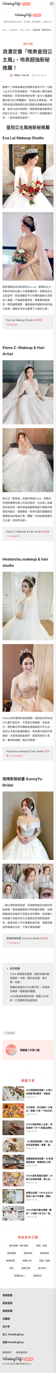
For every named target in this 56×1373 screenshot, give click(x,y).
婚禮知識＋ (19, 1275)
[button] (28, 1295)
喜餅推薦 (11, 1253)
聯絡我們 (6, 1352)
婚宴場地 (28, 1253)
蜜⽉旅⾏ (42, 1268)
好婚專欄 (13, 30)
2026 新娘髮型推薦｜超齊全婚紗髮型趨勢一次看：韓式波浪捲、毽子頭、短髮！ (29, 978)
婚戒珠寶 (44, 1253)
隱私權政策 (21, 1352)
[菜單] (51, 4)
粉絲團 (38, 320)
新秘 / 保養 (24, 30)
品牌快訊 (37, 1275)
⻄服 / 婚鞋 (44, 1260)
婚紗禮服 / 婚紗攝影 (18, 1245)
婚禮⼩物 (27, 1260)
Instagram (12, 324)
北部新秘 (10, 1033)
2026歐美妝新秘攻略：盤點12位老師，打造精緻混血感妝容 (29, 998)
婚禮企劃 (25, 1268)
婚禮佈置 (10, 1260)
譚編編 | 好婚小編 (30, 1050)
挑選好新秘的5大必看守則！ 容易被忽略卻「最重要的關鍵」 (30, 989)
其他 (11, 1268)
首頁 (4, 30)
